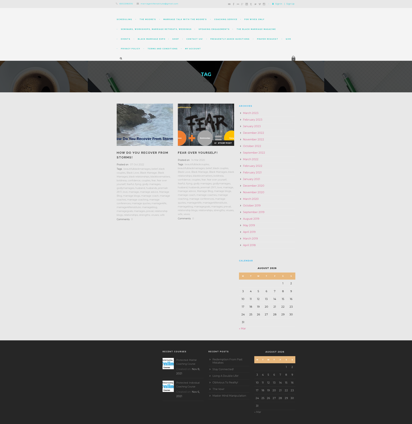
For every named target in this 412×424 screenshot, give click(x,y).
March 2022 (250, 159)
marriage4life (159, 203)
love (125, 191)
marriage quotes (141, 203)
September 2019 (253, 212)
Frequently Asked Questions (230, 39)
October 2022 (252, 146)
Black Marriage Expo (151, 39)
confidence (134, 180)
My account (193, 49)
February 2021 (252, 172)
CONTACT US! (194, 39)
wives (187, 214)
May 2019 (249, 225)
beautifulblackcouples (197, 164)
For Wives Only (254, 19)
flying (138, 184)
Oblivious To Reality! (225, 382)
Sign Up (290, 3)
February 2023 (252, 119)
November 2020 (253, 192)
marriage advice (149, 191)
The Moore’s (148, 19)
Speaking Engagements (214, 29)
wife (162, 215)
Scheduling (124, 19)
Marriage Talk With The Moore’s (185, 19)
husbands (151, 188)
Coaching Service (225, 19)
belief (155, 168)
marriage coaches (207, 195)
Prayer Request (267, 39)
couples (146, 180)
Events (125, 39)
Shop (175, 39)
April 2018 (249, 245)
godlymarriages (125, 188)
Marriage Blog (205, 191)
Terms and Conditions (163, 49)
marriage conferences (201, 198)
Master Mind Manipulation (229, 395)
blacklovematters (160, 176)
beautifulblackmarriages (137, 168)
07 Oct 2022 (137, 164)
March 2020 (251, 198)
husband (140, 188)
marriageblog (149, 207)
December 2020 (253, 185)
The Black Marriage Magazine (256, 29)
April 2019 (249, 232)
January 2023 (252, 126)
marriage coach (150, 195)
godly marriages (151, 184)
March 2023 (250, 113)
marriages (139, 211)
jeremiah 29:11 (208, 187)
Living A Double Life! (225, 375)
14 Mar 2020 (198, 160)
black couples (220, 168)
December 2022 (253, 132)
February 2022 (252, 165)
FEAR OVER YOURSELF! (198, 152)
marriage (134, 191)
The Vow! (218, 389)
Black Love (132, 172)
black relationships (139, 176)
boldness (122, 180)
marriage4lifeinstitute (129, 207)
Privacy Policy (130, 49)
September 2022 (254, 152)
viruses (155, 215)
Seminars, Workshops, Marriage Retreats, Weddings (156, 29)
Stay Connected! (223, 369)
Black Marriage (148, 172)
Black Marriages (218, 172)
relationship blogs (187, 210)
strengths (144, 215)
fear (153, 180)
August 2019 (251, 218)
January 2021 (251, 179)
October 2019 (252, 205)
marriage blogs (131, 195)
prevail (150, 211)
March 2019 (250, 238)
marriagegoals (125, 211)
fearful (130, 184)
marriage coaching (137, 199)
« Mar (242, 328)
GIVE (288, 39)
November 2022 (253, 139)
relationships (131, 215)
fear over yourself (216, 179)
